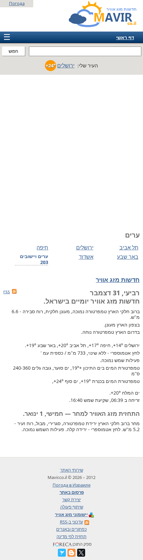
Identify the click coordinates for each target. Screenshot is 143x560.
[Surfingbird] (62, 553)
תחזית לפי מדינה (71, 536)
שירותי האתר (71, 470)
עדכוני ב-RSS (71, 522)
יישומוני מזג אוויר (71, 514)
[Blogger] (71, 553)
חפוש (13, 51)
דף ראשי (125, 37)
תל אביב (128, 247)
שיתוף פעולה (71, 507)
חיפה (42, 247)
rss (6, 291)
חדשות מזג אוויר (118, 280)
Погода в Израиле (71, 485)
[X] (81, 553)
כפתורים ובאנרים (71, 529)
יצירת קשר (71, 500)
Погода (17, 3)
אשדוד (86, 256)
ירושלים (84, 247)
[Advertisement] (71, 149)
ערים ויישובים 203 (34, 259)
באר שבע (127, 256)
